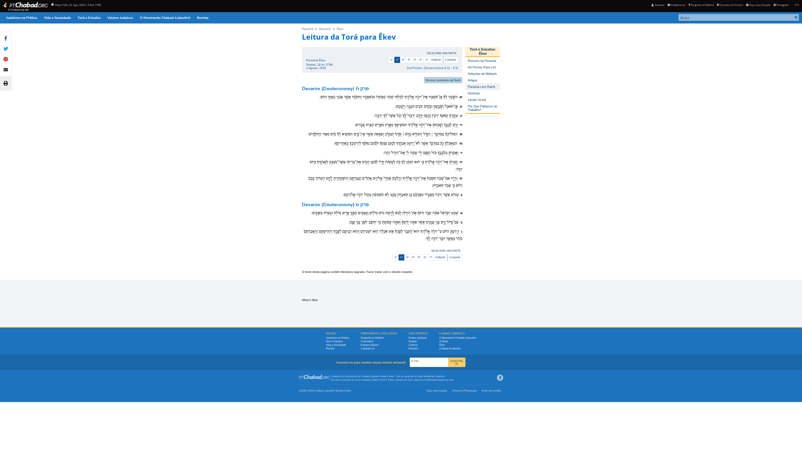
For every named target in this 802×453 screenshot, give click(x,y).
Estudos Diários (370, 345)
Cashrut (412, 345)
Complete (450, 59)
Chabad (365, 376)
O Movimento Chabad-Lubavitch (165, 18)
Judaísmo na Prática (21, 18)
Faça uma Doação (759, 5)
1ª (391, 59)
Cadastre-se (368, 348)
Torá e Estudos (89, 18)
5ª (415, 59)
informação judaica (435, 380)
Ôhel (442, 345)
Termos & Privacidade (464, 390)
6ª (421, 59)
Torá (410, 380)
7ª (426, 59)
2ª (397, 59)
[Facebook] (500, 378)
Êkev (340, 29)
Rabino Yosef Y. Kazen (383, 380)
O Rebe (443, 341)
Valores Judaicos (120, 18)
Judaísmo (418, 380)
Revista (202, 18)
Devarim (325, 29)
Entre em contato (491, 390)
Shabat (412, 341)
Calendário (367, 341)
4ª (409, 59)
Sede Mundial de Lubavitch (431, 376)
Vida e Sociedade (57, 18)
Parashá (307, 29)
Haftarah (436, 59)
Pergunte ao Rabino (702, 5)
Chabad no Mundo (450, 348)
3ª (403, 59)
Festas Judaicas (417, 337)
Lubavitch (375, 376)
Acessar (659, 5)
